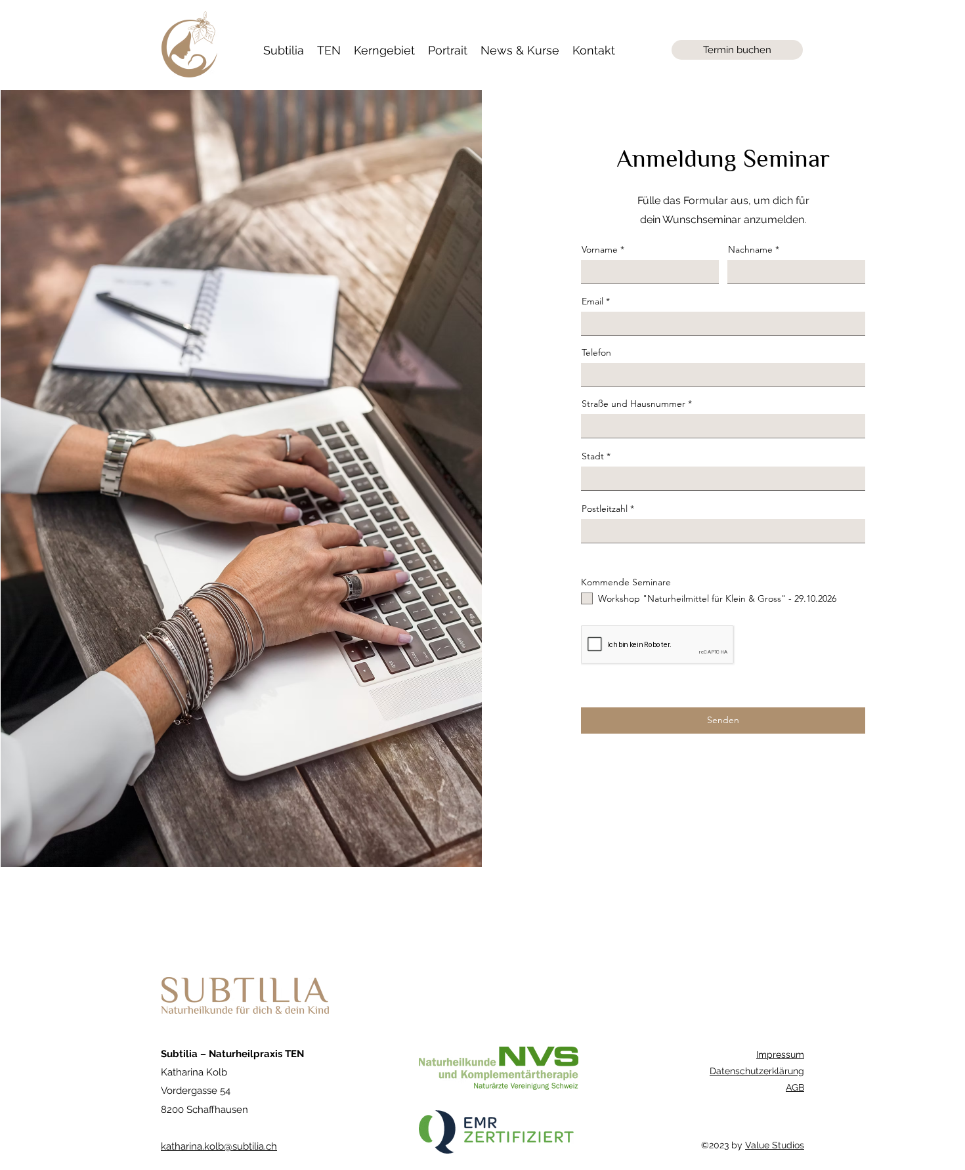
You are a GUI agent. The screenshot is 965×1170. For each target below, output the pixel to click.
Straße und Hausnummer (633, 403)
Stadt (593, 456)
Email (592, 301)
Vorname (600, 249)
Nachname (750, 249)
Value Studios (774, 1145)
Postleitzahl (605, 508)
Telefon (596, 352)
